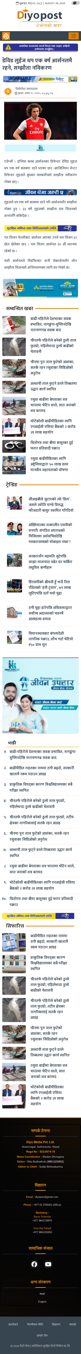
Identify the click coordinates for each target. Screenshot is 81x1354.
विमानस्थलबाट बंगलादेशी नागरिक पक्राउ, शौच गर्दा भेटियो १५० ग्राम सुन (51, 639)
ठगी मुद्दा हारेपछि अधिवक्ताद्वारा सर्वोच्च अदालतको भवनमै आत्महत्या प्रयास (50, 613)
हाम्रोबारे (13, 1324)
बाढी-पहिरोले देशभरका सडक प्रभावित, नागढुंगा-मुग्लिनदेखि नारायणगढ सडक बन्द (51, 324)
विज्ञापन (56, 1324)
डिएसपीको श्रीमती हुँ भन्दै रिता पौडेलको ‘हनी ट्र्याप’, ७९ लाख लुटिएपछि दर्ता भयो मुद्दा (50, 588)
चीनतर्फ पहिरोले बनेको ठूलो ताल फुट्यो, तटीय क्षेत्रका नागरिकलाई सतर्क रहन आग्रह (42, 820)
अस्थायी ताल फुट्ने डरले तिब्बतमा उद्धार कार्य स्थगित (54, 386)
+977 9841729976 (42, 1220)
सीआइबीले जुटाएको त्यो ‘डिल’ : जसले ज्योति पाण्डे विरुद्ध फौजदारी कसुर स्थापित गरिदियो (51, 505)
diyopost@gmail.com (46, 1197)
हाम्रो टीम (42, 1335)
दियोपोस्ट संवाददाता (26, 88)
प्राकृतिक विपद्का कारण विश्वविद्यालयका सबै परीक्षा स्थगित (41, 787)
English (42, 1301)
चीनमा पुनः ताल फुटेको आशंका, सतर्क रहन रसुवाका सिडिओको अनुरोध (52, 367)
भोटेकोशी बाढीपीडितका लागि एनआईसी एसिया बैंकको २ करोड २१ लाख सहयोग (53, 427)
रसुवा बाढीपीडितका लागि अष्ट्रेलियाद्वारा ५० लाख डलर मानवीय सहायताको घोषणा (49, 464)
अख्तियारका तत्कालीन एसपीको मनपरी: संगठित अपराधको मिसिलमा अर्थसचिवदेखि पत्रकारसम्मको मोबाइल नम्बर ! (50, 533)
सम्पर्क (72, 1324)
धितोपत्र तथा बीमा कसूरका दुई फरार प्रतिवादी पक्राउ (52, 446)
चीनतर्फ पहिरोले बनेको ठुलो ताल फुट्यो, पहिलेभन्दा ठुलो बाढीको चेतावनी (53, 346)
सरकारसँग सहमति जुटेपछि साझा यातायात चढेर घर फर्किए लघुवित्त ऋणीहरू (50, 562)
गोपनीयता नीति (35, 1324)
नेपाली (42, 1294)
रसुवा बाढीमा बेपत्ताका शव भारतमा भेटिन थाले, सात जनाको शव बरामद (53, 405)
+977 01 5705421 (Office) (47, 1204)
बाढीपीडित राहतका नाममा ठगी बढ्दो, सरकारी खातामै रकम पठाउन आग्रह (42, 771)
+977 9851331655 (42, 1232)
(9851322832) (55, 1161)
